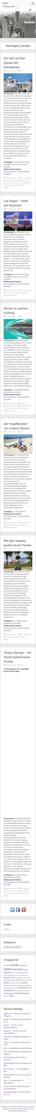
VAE (14, 990)
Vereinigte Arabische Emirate (17, 993)
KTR (21, 71)
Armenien (23, 965)
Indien (19, 980)
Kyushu (24, 983)
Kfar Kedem (18, 983)
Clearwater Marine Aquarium (14, 406)
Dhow (13, 975)
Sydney (30, 988)
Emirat (6, 978)
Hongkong (13, 980)
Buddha (6, 975)
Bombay (19, 973)
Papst (15, 985)
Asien (8, 969)
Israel (29, 980)
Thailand (8, 990)
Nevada (23, 293)
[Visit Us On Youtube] (23, 912)
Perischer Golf (20, 985)
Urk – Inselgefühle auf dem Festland (18, 1048)
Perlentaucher (28, 985)
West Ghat (6, 996)
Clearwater (16, 408)
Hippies (9, 980)
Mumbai (6, 985)
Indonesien (24, 980)
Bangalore (26, 969)
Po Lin (17, 988)
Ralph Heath (8, 525)
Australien (17, 969)
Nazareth (11, 985)
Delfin (23, 403)
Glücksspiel (12, 295)
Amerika (9, 178)
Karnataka (12, 983)
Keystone (25, 180)
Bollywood (14, 972)
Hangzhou (19, 978)
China (10, 975)
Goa (16, 978)
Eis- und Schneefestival (21, 975)
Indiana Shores (26, 523)
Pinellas (27, 406)
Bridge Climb (25, 972)
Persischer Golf (7, 988)
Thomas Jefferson (24, 183)
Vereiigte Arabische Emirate (23, 990)
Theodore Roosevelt (11, 185)
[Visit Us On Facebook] (18, 912)
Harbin (24, 978)
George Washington (11, 183)
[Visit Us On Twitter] (12, 912)
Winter (12, 410)
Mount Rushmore (16, 180)
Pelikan (15, 525)
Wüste (28, 290)
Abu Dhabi (7, 965)
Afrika (15, 965)
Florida (9, 408)
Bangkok (7, 973)
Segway (6, 639)
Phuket (13, 988)
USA (14, 178)
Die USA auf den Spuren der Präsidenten (14, 63)
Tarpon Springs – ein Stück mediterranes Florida (17, 657)
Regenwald (23, 988)
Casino (23, 290)
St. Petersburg (17, 891)
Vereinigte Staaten (13, 293)
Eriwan (11, 978)
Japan (6, 982)
